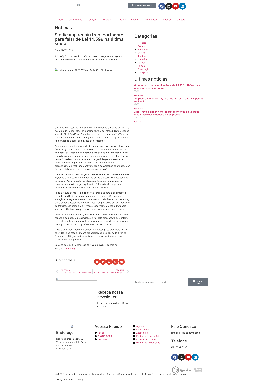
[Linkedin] (182, 6)
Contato (181, 19)
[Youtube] (175, 6)
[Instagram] (168, 6)
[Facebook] (161, 6)
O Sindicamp (75, 19)
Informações (151, 19)
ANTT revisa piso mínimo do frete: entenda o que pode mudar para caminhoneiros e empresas (166, 113)
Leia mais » (138, 96)
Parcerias (121, 19)
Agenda (135, 19)
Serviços (92, 19)
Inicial (60, 19)
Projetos (106, 19)
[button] (97, 262)
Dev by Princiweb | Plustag (69, 379)
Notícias (167, 19)
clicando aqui (70, 248)
